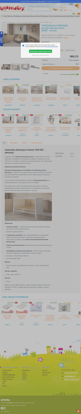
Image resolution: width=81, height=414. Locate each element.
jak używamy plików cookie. (51, 46)
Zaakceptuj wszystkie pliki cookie (40, 51)
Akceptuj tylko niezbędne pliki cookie (40, 55)
